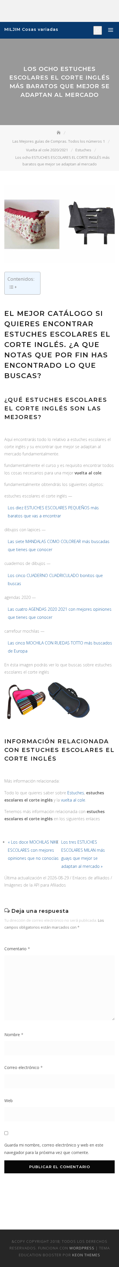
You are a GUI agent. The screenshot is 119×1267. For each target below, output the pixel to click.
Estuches (75, 792)
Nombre (13, 1034)
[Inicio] (59, 132)
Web (8, 1100)
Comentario (17, 948)
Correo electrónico (23, 1067)
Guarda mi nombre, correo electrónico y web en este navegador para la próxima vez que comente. (53, 1148)
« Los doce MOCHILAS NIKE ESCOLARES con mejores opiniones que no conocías (33, 850)
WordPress (81, 1248)
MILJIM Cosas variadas (31, 29)
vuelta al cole (73, 800)
